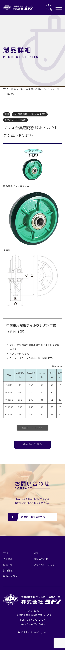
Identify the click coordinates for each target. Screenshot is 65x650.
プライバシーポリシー (46, 565)
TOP (5, 553)
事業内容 (8, 565)
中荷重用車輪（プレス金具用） (29, 114)
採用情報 (8, 570)
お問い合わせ (41, 559)
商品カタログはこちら (32, 427)
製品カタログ (10, 576)
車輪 (6, 114)
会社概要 (8, 559)
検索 (36, 553)
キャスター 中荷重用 (15, 120)
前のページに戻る (32, 444)
